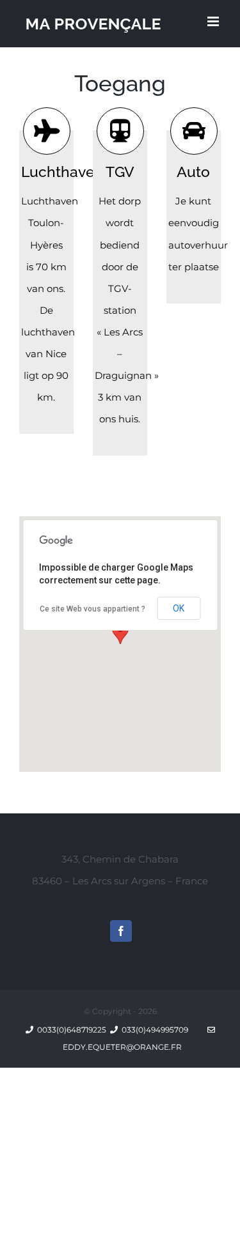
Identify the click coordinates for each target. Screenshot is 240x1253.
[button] (120, 632)
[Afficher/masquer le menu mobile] (214, 21)
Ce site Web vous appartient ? (92, 608)
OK (178, 608)
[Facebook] (121, 931)
